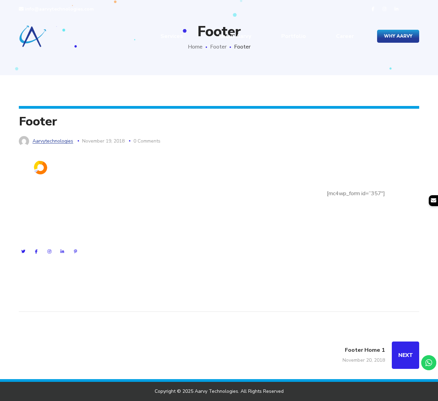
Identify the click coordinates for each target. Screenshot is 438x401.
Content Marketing (144, 251)
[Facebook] (36, 251)
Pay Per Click (137, 214)
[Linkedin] (62, 251)
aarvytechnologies (53, 141)
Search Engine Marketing (151, 190)
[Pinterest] (75, 251)
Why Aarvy (398, 36)
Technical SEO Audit (146, 239)
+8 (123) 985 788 (258, 251)
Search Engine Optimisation (154, 202)
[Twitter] (23, 251)
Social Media (136, 227)
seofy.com (262, 213)
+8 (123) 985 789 (266, 238)
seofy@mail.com (261, 225)
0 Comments (146, 141)
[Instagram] (49, 251)
